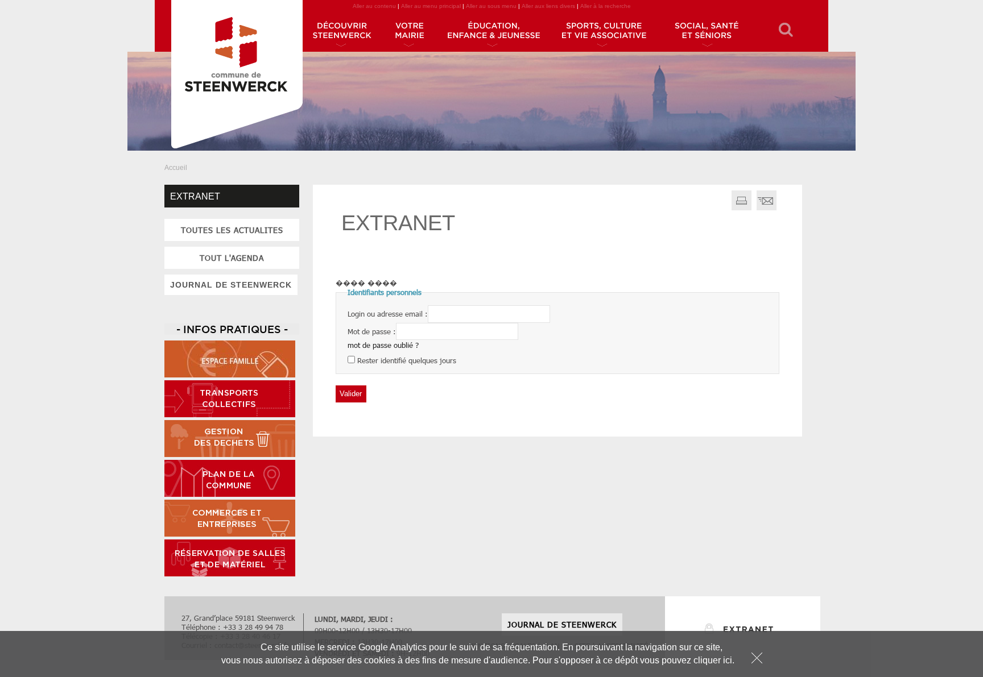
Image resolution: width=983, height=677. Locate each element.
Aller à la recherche (605, 6)
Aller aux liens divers (548, 6)
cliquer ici (712, 660)
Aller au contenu (374, 6)
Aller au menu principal (431, 6)
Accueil (175, 168)
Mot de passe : (372, 330)
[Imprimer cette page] (741, 207)
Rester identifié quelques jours (406, 360)
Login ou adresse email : (388, 313)
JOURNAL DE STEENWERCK (231, 284)
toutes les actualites (232, 230)
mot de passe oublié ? (383, 345)
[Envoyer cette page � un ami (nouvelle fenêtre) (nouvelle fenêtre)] (767, 207)
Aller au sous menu (491, 6)
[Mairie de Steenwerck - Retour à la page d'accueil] (236, 76)
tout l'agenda (232, 257)
